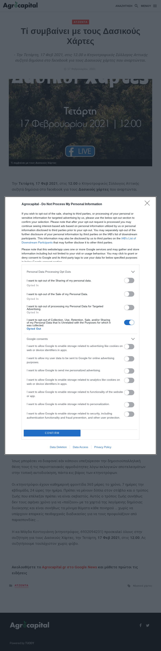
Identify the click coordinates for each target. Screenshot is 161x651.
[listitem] (80, 272)
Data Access (80, 447)
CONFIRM (52, 433)
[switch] (129, 280)
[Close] (148, 204)
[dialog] (80, 325)
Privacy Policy (102, 447)
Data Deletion (58, 447)
